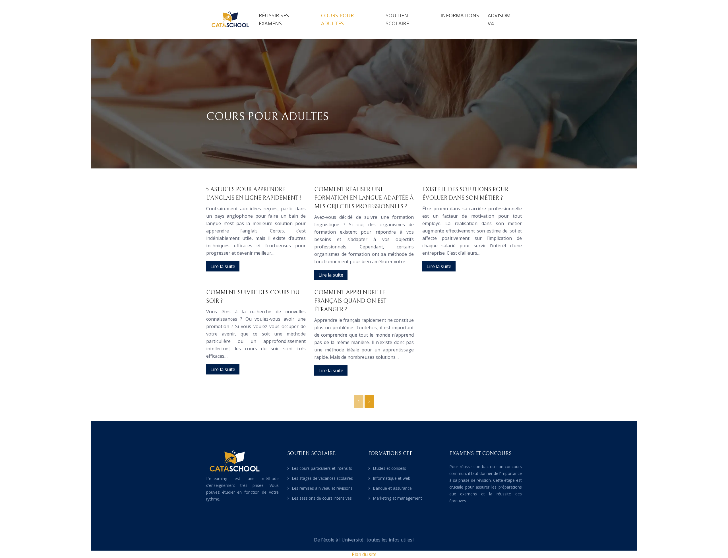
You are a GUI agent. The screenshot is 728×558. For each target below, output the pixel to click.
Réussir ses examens (274, 19)
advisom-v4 (500, 19)
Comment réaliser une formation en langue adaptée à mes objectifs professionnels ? (363, 198)
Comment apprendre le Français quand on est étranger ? (350, 301)
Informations (459, 15)
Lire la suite (222, 266)
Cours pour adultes (337, 19)
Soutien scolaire (397, 19)
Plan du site (364, 554)
